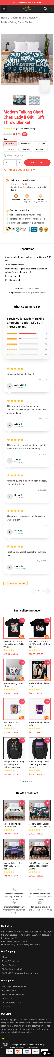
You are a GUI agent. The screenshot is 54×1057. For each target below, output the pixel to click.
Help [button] (49, 1053)
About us (6, 957)
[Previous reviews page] (34, 591)
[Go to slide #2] (34, 100)
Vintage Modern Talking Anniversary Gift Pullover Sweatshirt (13, 764)
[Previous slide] (6, 60)
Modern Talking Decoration (24, 17)
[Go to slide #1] (19, 100)
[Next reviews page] (48, 591)
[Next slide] (48, 60)
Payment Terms (9, 990)
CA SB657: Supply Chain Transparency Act (21, 973)
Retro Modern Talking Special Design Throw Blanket (38, 866)
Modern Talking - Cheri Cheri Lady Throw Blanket (13, 866)
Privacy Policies (9, 965)
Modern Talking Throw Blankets (17, 22)
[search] (45, 8)
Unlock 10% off (5, 1044)
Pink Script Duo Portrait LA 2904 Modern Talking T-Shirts (39, 644)
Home (4, 17)
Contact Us (7, 998)
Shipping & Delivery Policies (14, 986)
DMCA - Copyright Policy (13, 969)
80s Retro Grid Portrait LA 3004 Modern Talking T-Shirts (14, 644)
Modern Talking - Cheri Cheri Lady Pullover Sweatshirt (39, 764)
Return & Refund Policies (13, 994)
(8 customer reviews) (25, 129)
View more (27, 782)
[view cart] (50, 8)
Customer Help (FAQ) (11, 1002)
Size (5, 139)
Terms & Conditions (10, 961)
